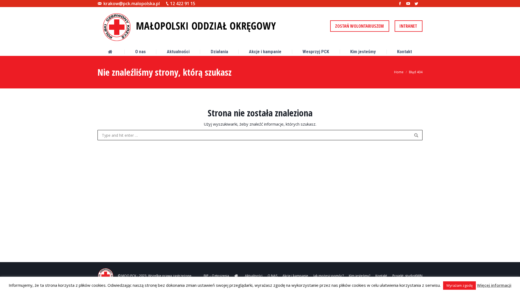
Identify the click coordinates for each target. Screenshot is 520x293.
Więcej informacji (494, 285)
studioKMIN (413, 275)
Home (399, 72)
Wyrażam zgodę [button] (459, 285)
